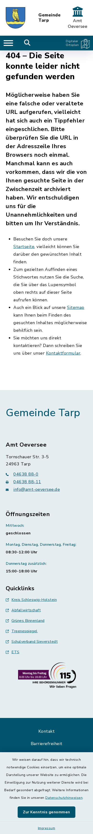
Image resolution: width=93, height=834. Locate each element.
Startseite (23, 246)
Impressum (46, 828)
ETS (15, 652)
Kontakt (46, 731)
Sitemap (75, 307)
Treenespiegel (24, 631)
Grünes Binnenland (28, 620)
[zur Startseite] (15, 17)
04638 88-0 (25, 474)
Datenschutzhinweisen (64, 797)
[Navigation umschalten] (8, 43)
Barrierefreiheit (46, 743)
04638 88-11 (27, 482)
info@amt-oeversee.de (36, 489)
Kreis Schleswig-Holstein (34, 599)
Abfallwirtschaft (26, 610)
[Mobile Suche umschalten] (27, 43)
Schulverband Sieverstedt (34, 641)
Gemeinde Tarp (49, 18)
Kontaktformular (63, 353)
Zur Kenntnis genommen (46, 812)
